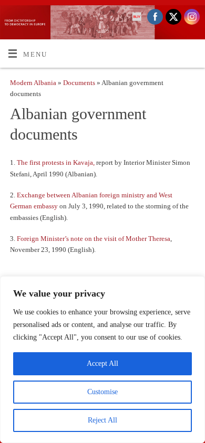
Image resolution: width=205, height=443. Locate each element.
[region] (102, 359)
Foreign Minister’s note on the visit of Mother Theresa (93, 238)
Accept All (102, 363)
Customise (102, 392)
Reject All (102, 420)
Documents (80, 83)
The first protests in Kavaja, (56, 162)
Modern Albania (33, 83)
